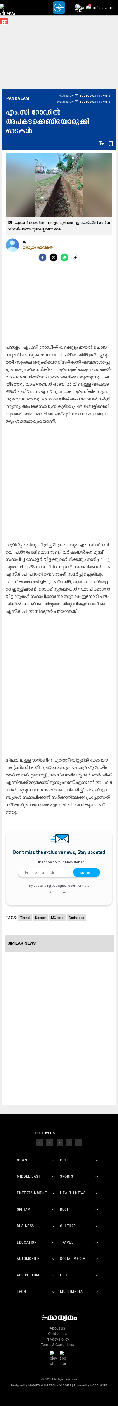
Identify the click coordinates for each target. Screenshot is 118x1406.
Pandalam (17, 98)
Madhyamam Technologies (49, 1385)
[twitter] (49, 1142)
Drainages (76, 918)
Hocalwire (98, 1385)
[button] (7, 7)
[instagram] (59, 1142)
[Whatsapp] (64, 257)
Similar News (21, 943)
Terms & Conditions (57, 1344)
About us (57, 1328)
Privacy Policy (57, 1339)
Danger (40, 918)
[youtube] (69, 1142)
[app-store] (64, 1358)
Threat (25, 918)
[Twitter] (53, 257)
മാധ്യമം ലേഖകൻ (38, 247)
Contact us (57, 1333)
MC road (57, 918)
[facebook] (42, 257)
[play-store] (54, 1358)
